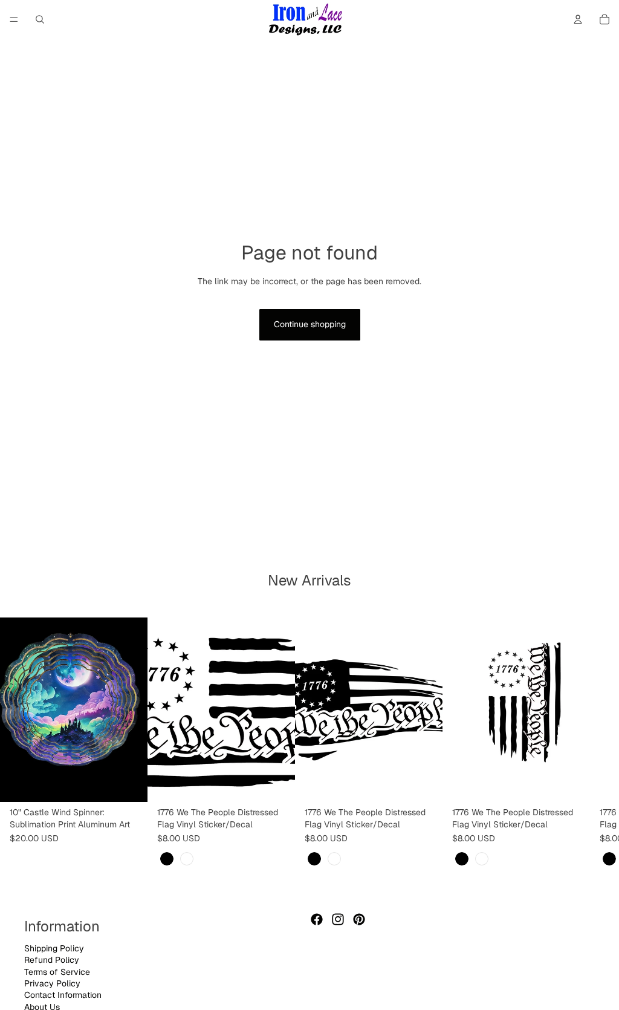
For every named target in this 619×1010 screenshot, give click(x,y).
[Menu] (14, 19)
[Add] (129, 784)
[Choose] (276, 784)
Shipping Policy (54, 947)
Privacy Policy (52, 983)
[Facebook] (317, 919)
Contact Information (63, 994)
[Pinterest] (359, 919)
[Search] (40, 19)
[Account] (578, 19)
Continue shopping (310, 324)
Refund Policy (51, 959)
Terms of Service (57, 971)
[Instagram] (338, 919)
